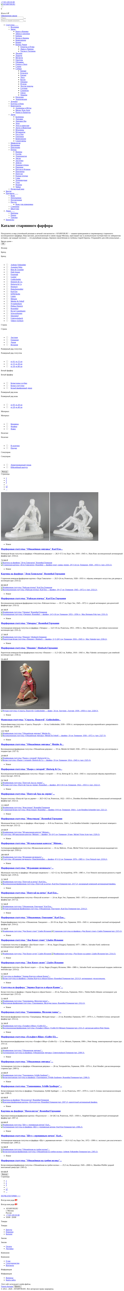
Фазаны (19, 185)
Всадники (15, 27)
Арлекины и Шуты (23, 108)
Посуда (14, 202)
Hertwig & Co (16, 284)
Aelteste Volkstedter (18, 265)
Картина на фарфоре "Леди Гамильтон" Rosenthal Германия (33, 573)
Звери (13, 29)
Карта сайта (11, 1280)
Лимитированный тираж (21, 465)
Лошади (19, 55)
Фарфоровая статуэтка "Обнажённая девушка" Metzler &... (32, 744)
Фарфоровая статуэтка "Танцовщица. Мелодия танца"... (31, 1012)
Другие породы (26, 86)
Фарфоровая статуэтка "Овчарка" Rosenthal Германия (30, 623)
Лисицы (19, 53)
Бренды (9, 1230)
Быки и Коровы (22, 31)
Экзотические (21, 99)
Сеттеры (23, 88)
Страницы (5, 474)
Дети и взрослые (22, 126)
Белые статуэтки (17, 386)
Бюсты (8, 191)
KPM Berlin (15, 294)
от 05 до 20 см (16, 405)
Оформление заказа (9, 16)
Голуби (18, 154)
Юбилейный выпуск (19, 467)
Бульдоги (24, 73)
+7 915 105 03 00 (8, 2)
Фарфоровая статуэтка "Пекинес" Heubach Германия (29, 648)
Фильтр (4, 472)
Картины (14, 213)
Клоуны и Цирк (17, 104)
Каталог (9, 1234)
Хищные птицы (22, 165)
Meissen (14, 299)
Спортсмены (21, 141)
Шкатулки (15, 209)
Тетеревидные (21, 180)
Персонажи (15, 147)
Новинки (9, 1232)
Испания (14, 345)
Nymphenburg (16, 304)
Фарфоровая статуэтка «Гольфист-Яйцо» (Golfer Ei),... (29, 1036)
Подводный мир (17, 189)
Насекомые (15, 145)
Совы (18, 178)
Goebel (13, 277)
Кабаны (19, 36)
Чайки (18, 187)
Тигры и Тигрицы (27, 51)
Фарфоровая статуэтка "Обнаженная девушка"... (27, 1061)
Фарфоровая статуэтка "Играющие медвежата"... (27, 868)
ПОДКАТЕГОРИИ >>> (10, 1196)
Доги (22, 77)
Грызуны (19, 60)
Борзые (23, 71)
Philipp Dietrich (17, 306)
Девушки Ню (21, 121)
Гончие (23, 75)
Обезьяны (20, 62)
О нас (8, 1261)
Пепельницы (16, 198)
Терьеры (23, 95)
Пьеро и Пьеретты (23, 112)
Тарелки (14, 217)
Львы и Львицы (27, 49)
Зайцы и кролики (23, 34)
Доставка (9, 1249)
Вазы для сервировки (24, 204)
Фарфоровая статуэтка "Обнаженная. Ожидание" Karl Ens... (33, 917)
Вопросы (9, 1278)
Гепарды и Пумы (27, 47)
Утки (18, 182)
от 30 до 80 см (16, 366)
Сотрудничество (12, 1263)
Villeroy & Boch (17, 321)
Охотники (20, 136)
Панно (13, 215)
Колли (23, 80)
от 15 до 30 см (16, 364)
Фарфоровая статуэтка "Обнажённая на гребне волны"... (31, 1160)
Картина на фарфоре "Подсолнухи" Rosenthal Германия (31, 1111)
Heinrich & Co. (17, 282)
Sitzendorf (15, 316)
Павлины (19, 167)
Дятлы (18, 158)
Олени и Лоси (21, 64)
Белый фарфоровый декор (21, 388)
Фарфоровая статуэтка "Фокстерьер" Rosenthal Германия (31, 818)
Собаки (19, 69)
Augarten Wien (16, 267)
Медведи (19, 58)
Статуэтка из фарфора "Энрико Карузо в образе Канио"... (32, 987)
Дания (13, 342)
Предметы (12, 193)
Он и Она (19, 134)
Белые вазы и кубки (19, 383)
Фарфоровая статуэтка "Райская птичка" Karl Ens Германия (33, 598)
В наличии (15, 446)
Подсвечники (16, 200)
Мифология (15, 143)
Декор (10, 211)
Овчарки (23, 82)
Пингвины (20, 171)
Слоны (18, 66)
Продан (14, 448)
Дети (18, 123)
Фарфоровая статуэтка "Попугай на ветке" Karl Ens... (29, 892)
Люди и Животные (23, 128)
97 (7, 487)
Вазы (13, 196)
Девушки (19, 119)
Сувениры (15, 206)
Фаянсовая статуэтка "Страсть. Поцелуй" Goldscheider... (31, 719)
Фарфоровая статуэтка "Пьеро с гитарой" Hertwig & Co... (31, 769)
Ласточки (19, 161)
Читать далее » (6, 241)
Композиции (21, 40)
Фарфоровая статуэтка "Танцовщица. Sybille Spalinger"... (31, 1086)
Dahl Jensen (15, 272)
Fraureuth (14, 274)
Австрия (14, 337)
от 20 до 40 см (16, 407)
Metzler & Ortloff (17, 301)
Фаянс (13, 429)
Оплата (9, 1246)
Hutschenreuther (17, 289)
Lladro (13, 296)
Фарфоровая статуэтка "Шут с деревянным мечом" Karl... (32, 1135)
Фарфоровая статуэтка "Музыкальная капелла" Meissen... (32, 843)
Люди (13, 115)
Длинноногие (21, 156)
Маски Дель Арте (23, 110)
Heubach (14, 287)
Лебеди (19, 163)
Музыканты (20, 132)
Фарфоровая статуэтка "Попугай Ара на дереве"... (28, 793)
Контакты (10, 1265)
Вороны (19, 152)
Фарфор (14, 426)
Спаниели (24, 90)
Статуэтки (12, 25)
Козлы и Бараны (22, 38)
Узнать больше (7, 1286)
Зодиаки (14, 101)
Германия (15, 340)
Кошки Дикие (21, 45)
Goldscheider (16, 279)
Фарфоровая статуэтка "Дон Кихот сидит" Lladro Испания (32, 962)
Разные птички (22, 176)
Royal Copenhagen (18, 311)
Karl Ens (14, 291)
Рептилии (20, 97)
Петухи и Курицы (23, 169)
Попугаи (19, 174)
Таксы (23, 93)
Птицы (13, 150)
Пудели (23, 84)
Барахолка (10, 220)
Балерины (20, 117)
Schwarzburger (16, 313)
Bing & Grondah (17, 270)
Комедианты (16, 106)
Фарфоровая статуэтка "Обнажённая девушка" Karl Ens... (32, 549)
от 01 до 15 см (16, 362)
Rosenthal (14, 308)
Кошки (18, 42)
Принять (18, 1286)
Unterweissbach (17, 318)
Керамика (15, 424)
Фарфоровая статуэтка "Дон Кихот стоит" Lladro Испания (32, 940)
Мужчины (20, 130)
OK (3, 244)
